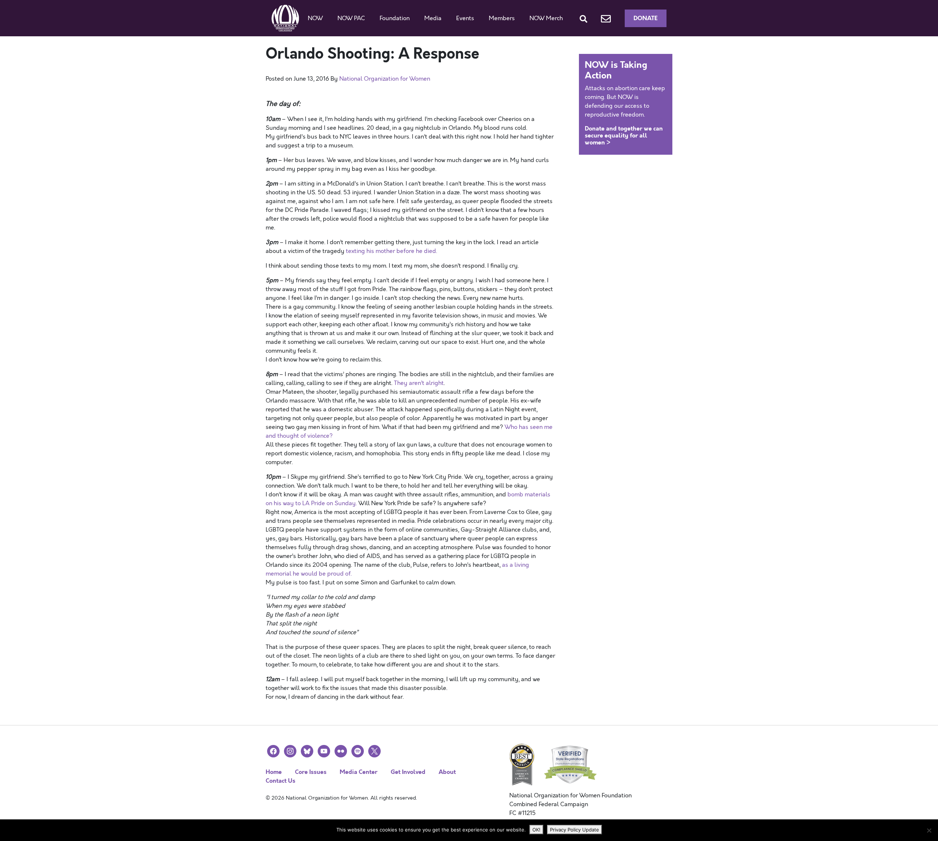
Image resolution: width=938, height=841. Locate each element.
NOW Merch (546, 18)
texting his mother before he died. (391, 251)
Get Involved (408, 772)
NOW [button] (315, 18)
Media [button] (433, 18)
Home (274, 772)
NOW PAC (351, 18)
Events (465, 18)
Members (502, 18)
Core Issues (310, 772)
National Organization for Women (384, 79)
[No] (929, 830)
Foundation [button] (395, 18)
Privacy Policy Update (574, 830)
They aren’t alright (419, 383)
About (447, 772)
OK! (536, 830)
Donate (646, 18)
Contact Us (280, 780)
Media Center (358, 772)
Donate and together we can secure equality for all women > (624, 135)
